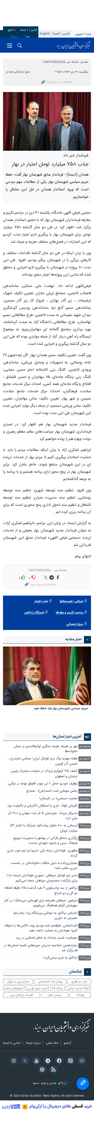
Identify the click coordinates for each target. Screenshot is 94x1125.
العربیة (56, 33)
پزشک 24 (57, 988)
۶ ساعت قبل (85, 806)
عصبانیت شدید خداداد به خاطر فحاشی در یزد (46, 938)
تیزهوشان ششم (13, 988)
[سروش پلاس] (58, 1061)
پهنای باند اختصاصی (50, 981)
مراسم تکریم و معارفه (69, 612)
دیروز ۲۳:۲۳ (85, 926)
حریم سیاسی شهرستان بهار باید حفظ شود (61, 708)
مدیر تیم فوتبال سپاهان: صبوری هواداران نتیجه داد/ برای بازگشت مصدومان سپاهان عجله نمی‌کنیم (42, 878)
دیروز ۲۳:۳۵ (85, 888)
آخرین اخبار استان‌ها (67, 737)
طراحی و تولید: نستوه (45, 1083)
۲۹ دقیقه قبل (84, 759)
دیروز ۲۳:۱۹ (85, 945)
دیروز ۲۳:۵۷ (85, 826)
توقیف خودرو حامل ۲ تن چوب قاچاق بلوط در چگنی (42, 783)
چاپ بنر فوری (79, 981)
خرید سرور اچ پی (37, 988)
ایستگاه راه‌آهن (34, 612)
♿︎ (82, 1083)
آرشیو (34, 30)
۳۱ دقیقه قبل (84, 771)
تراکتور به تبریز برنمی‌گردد (60, 957)
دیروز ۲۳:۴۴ (85, 851)
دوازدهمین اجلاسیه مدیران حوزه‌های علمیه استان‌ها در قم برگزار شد (40, 948)
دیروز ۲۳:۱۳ (85, 958)
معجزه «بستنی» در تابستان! (58, 798)
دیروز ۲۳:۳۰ (85, 913)
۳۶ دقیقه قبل (84, 791)
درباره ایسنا (33, 1043)
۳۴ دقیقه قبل (84, 784)
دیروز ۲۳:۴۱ (85, 863)
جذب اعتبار (41, 601)
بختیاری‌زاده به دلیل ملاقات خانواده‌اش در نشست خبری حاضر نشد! (44, 866)
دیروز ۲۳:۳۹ (85, 875)
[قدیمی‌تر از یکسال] (47, 676)
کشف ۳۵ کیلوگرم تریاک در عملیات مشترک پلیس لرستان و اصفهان (44, 774)
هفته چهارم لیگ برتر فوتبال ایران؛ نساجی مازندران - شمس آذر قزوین (42, 761)
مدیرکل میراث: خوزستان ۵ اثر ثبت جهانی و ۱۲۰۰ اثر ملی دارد (42, 816)
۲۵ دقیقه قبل (84, 746)
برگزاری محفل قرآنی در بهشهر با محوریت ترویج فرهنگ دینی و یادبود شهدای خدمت (45, 841)
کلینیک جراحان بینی (21, 995)
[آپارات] (41, 1070)
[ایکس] (24, 1061)
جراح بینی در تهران (18, 981)
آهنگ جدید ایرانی (78, 988)
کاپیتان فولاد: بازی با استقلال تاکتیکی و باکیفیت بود (42, 806)
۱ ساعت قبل (85, 798)
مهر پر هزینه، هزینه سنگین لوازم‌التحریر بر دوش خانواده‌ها (45, 749)
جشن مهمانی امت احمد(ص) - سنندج (51, 791)
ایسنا (73, 45)
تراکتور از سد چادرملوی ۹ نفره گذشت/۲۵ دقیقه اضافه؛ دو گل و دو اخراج (40, 891)
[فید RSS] (53, 1070)
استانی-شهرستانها (71, 601)
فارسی (66, 33)
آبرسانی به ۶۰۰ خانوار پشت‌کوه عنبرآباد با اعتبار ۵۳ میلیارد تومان (43, 828)
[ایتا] (70, 1061)
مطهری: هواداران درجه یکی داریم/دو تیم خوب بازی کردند (42, 853)
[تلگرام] (47, 1061)
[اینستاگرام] (13, 1061)
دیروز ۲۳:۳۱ (85, 901)
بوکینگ (80, 995)
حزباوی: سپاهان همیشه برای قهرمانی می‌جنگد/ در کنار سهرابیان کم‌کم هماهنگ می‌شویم (40, 903)
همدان (84, 62)
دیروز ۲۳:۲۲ (85, 938)
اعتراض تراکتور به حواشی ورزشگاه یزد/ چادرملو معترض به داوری (45, 916)
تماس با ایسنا (12, 1043)
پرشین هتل (55, 995)
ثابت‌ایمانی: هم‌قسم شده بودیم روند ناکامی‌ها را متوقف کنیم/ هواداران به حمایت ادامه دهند (40, 928)
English (45, 33)
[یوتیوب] (35, 1061)
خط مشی (52, 1043)
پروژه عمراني (74, 624)
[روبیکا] (81, 1061)
